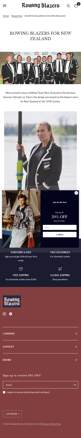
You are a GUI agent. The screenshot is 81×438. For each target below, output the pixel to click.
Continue (59, 234)
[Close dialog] (76, 193)
